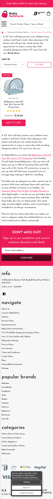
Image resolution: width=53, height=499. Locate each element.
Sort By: (6, 59)
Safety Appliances (9, 442)
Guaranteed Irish (9, 325)
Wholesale (6, 454)
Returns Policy (8, 321)
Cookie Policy (7, 356)
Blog (3, 360)
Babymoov (6, 411)
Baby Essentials (8, 450)
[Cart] (48, 13)
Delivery (5, 317)
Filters (39, 65)
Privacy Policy (7, 345)
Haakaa (5, 403)
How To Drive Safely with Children (16, 337)
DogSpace (6, 391)
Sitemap (5, 368)
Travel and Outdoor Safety (13, 446)
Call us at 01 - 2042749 (11, 287)
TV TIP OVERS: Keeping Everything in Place (20, 333)
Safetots (5, 407)
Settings (27, 482)
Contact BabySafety (10, 313)
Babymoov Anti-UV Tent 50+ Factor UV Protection (14, 104)
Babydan (5, 383)
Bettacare (6, 415)
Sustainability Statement (12, 364)
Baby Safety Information (12, 329)
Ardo (4, 395)
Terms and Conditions (11, 352)
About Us (6, 309)
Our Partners (7, 349)
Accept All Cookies (26, 493)
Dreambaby (7, 387)
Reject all (26, 487)
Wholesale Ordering (10, 341)
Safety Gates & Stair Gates (13, 434)
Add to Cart (13, 123)
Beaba (4, 399)
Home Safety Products (11, 438)
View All (5, 419)
